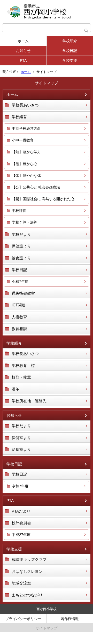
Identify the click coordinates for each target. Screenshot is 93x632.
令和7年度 (20, 281)
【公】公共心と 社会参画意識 (36, 187)
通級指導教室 (23, 293)
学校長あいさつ (25, 105)
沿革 (15, 389)
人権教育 (19, 317)
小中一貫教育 (23, 140)
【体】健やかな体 (26, 175)
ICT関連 (19, 305)
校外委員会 (21, 523)
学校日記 (70, 51)
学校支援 (70, 60)
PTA (23, 60)
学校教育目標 (23, 365)
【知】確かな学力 (26, 152)
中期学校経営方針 (26, 128)
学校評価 (19, 211)
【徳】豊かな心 (24, 164)
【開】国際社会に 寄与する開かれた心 (43, 199)
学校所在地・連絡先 (29, 401)
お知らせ (23, 51)
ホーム (23, 41)
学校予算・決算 (24, 222)
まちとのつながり (27, 595)
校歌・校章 (21, 377)
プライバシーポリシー (23, 619)
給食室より (21, 258)
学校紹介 (70, 41)
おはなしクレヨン (27, 571)
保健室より (21, 246)
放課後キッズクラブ (29, 559)
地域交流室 (21, 583)
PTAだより (21, 511)
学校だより (21, 234)
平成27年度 (21, 535)
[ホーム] (46, 11)
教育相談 (19, 328)
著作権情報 (70, 619)
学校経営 (19, 117)
